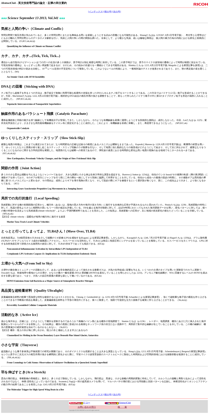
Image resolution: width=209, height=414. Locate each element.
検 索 (122, 407)
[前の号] (108, 11)
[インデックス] (95, 11)
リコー (86, 402)
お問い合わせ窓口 (87, 407)
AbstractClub (125, 402)
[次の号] (117, 11)
